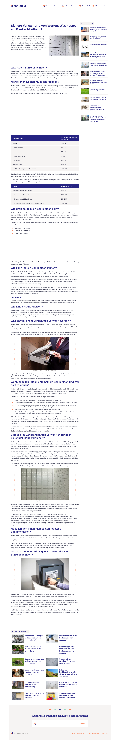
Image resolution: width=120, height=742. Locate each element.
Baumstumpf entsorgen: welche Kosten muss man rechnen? (34, 661)
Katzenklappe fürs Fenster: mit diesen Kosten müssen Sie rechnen (66, 649)
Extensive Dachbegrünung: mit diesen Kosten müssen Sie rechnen (68, 673)
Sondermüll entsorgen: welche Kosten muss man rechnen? (34, 638)
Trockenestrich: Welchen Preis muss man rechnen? (67, 661)
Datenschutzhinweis (92, 733)
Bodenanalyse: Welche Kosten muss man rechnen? (68, 638)
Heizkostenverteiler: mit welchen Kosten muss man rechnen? (98, 29)
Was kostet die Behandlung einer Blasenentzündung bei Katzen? (97, 108)
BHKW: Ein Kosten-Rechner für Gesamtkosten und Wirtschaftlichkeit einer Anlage (98, 118)
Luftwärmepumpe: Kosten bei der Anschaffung (32, 684)
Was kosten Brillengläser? (98, 44)
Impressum (104, 733)
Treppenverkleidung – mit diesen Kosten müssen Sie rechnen (68, 695)
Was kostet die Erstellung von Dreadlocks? (98, 37)
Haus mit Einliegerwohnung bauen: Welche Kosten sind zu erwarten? (98, 55)
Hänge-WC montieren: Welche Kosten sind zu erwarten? (68, 684)
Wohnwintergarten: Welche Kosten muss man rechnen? (98, 82)
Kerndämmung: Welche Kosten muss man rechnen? (34, 695)
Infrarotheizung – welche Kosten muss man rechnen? (99, 98)
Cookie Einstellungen (77, 733)
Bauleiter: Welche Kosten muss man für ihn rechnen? (98, 64)
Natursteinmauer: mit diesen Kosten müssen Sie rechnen (34, 648)
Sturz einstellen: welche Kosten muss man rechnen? (34, 672)
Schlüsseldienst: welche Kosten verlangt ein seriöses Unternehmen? (97, 73)
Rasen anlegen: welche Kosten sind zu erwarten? (98, 90)
